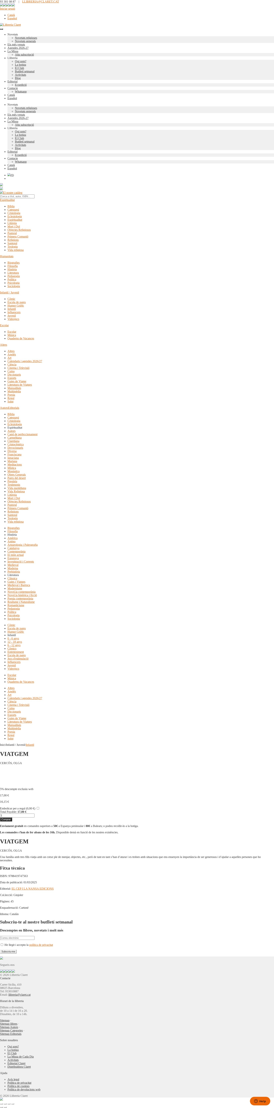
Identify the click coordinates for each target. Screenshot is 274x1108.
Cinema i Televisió (18, 367)
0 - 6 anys (13, 638)
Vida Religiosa (16, 491)
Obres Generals (16, 474)
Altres (3, 344)
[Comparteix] (8, 1103)
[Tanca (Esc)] (12, 1103)
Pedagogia (13, 276)
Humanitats (6, 256)
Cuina (11, 371)
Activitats (20, 74)
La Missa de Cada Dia (20, 1056)
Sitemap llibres (8, 1023)
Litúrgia (12, 223)
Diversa (12, 451)
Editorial (12, 81)
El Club (19, 68)
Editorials (13, 407)
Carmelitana (14, 437)
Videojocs (13, 319)
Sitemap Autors (9, 1027)
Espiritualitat (7, 200)
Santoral (12, 243)
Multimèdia (14, 391)
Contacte (12, 88)
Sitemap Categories (11, 1030)
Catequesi (13, 209)
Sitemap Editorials (10, 1033)
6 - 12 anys (14, 645)
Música (11, 335)
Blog (18, 78)
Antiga (11, 541)
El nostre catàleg (12, 192)
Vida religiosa (15, 250)
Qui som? (20, 61)
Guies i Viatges (16, 581)
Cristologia (13, 213)
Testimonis (13, 484)
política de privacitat (41, 944)
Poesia (11, 394)
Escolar (4, 325)
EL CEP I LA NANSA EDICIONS (33, 888)
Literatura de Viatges (19, 384)
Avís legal (13, 1079)
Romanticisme (15, 605)
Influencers (14, 312)
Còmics (11, 648)
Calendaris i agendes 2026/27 (24, 361)
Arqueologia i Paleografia (22, 544)
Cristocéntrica (15, 444)
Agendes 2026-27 (18, 47)
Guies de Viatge (16, 381)
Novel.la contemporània (21, 591)
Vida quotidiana (16, 488)
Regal (10, 398)
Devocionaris (15, 447)
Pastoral (12, 233)
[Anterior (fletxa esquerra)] (1, 1107)
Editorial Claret (16, 1063)
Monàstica (13, 471)
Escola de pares (16, 302)
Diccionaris (14, 374)
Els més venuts (16, 44)
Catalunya (13, 548)
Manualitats (14, 388)
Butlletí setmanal (24, 71)
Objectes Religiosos (19, 229)
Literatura (13, 272)
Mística (11, 467)
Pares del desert (16, 478)
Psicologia (13, 282)
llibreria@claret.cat (19, 994)
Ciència (11, 364)
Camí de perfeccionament (22, 434)
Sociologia (13, 286)
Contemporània (16, 551)
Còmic (11, 298)
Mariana (12, 461)
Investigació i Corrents (20, 561)
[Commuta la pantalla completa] (5, 1103)
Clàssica (12, 578)
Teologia (12, 246)
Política (11, 279)
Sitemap (5, 1020)
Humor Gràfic (15, 305)
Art (9, 357)
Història (12, 269)
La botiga (20, 64)
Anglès (11, 354)
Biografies (13, 262)
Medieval (12, 565)
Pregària (12, 481)
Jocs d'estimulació (18, 658)
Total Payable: (8, 811)
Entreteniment (15, 651)
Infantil (11, 308)
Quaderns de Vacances (20, 338)
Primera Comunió (17, 236)
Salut (10, 401)
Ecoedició (21, 84)
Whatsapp (21, 91)
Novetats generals (25, 41)
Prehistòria (13, 571)
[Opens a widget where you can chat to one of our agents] (260, 1101)
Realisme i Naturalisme (21, 601)
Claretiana (13, 441)
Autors (4, 407)
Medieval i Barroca (18, 585)
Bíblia (11, 206)
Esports (11, 378)
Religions (13, 239)
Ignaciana (13, 457)
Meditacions (14, 464)
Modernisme (14, 588)
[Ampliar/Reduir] (1, 1103)
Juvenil (11, 315)
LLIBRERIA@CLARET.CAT (40, 1)
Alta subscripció (24, 54)
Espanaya (13, 558)
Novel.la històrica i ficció (22, 595)
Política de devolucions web (23, 1089)
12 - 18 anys (14, 641)
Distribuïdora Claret (19, 1066)
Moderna (12, 568)
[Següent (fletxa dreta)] (5, 1107)
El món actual (15, 554)
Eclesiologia (14, 216)
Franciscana (14, 454)
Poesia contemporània (20, 598)
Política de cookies (18, 1086)
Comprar (6, 819)
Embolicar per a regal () (17, 808)
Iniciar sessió (7, 8)
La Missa (12, 51)
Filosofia (12, 266)
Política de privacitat (19, 1082)
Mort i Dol (13, 226)
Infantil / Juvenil (9, 292)
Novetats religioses (26, 37)
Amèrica (12, 538)
